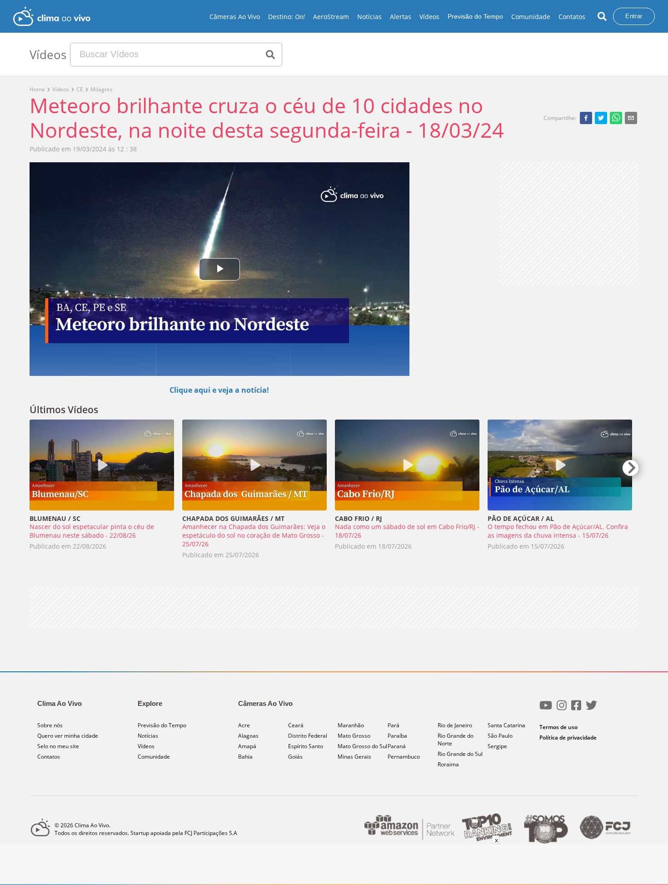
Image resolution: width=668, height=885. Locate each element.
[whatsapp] (616, 118)
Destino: (286, 16)
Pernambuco (404, 756)
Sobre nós (50, 725)
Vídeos (429, 16)
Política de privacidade (568, 737)
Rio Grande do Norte (456, 739)
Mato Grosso (354, 736)
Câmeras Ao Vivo (234, 16)
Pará (393, 725)
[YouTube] (545, 709)
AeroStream (331, 16)
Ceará (296, 725)
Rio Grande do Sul (460, 754)
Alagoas (248, 736)
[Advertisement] (569, 223)
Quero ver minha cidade (67, 736)
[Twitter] (591, 709)
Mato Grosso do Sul (362, 746)
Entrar (633, 16)
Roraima (448, 764)
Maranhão (351, 725)
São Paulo (500, 736)
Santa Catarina (506, 725)
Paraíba (397, 736)
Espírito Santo (305, 746)
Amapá (247, 746)
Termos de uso (558, 727)
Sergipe (497, 746)
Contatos (571, 16)
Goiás (295, 756)
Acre (244, 725)
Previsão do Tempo (475, 16)
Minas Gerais (354, 756)
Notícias (369, 16)
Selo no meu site (58, 746)
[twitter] (601, 118)
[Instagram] (562, 709)
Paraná (397, 746)
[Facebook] (576, 709)
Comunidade (530, 16)
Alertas (400, 16)
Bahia (245, 756)
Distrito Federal (307, 736)
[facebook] (586, 118)
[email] (631, 118)
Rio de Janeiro (455, 725)
